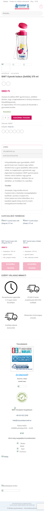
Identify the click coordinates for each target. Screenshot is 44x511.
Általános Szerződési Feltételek (22, 505)
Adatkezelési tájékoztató (21, 503)
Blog (32, 1)
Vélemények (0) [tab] (9, 151)
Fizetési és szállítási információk (19, 1)
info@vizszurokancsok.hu (22, 420)
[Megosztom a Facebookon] (7, 131)
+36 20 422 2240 (22, 415)
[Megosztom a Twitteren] (10, 131)
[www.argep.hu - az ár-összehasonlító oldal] (22, 387)
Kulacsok (15, 73)
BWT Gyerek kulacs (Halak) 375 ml (32, 242)
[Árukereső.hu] (22, 375)
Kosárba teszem (21, 118)
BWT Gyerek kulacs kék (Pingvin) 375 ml (9, 242)
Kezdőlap (5, 73)
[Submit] (40, 13)
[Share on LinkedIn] (22, 131)
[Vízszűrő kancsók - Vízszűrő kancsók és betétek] (22, 6)
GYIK (36, 1)
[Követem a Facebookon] (39, 1)
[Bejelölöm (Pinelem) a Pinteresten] (18, 131)
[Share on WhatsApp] (3, 131)
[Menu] (3, 6)
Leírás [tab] (5, 147)
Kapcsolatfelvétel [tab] (10, 156)
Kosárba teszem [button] (10, 266)
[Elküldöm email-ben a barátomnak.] (14, 131)
